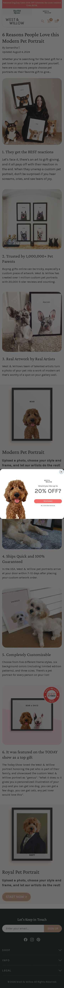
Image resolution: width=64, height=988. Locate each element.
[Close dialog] (61, 472)
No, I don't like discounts (48, 505)
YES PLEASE (48, 501)
